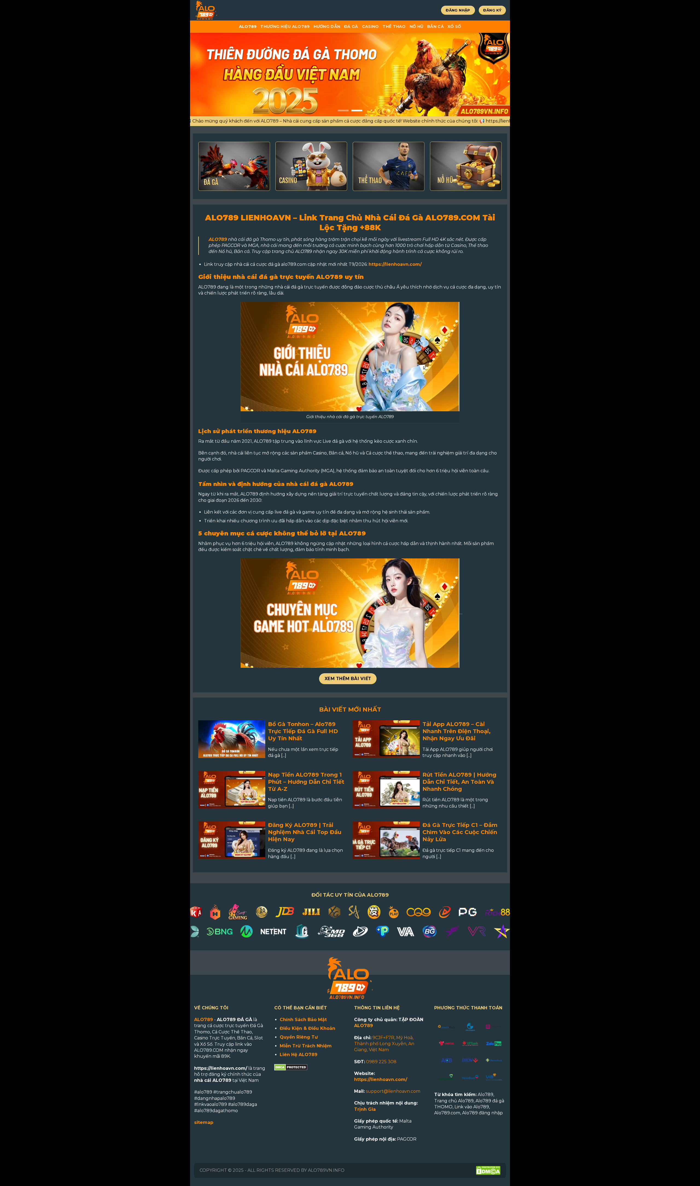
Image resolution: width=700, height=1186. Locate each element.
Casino (370, 26)
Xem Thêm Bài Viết (348, 678)
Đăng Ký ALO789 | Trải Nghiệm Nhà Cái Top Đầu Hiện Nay (304, 832)
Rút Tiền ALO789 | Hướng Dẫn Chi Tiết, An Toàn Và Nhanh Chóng (459, 781)
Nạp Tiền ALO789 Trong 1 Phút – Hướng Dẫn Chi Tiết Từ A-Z (306, 781)
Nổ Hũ (416, 26)
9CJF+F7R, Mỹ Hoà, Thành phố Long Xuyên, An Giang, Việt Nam (384, 1044)
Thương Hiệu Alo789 (285, 26)
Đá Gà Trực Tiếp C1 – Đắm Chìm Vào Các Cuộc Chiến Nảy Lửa (459, 832)
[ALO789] (224, 10)
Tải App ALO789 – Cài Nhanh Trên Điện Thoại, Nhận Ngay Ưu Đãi (456, 731)
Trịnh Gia (365, 1109)
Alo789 (248, 26)
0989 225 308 (381, 1061)
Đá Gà (351, 26)
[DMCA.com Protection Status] (290, 1067)
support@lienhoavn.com (393, 1091)
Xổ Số (454, 26)
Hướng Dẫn (327, 26)
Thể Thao (394, 26)
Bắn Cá (435, 26)
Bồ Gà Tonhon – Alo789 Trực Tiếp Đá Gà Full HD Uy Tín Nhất (303, 731)
